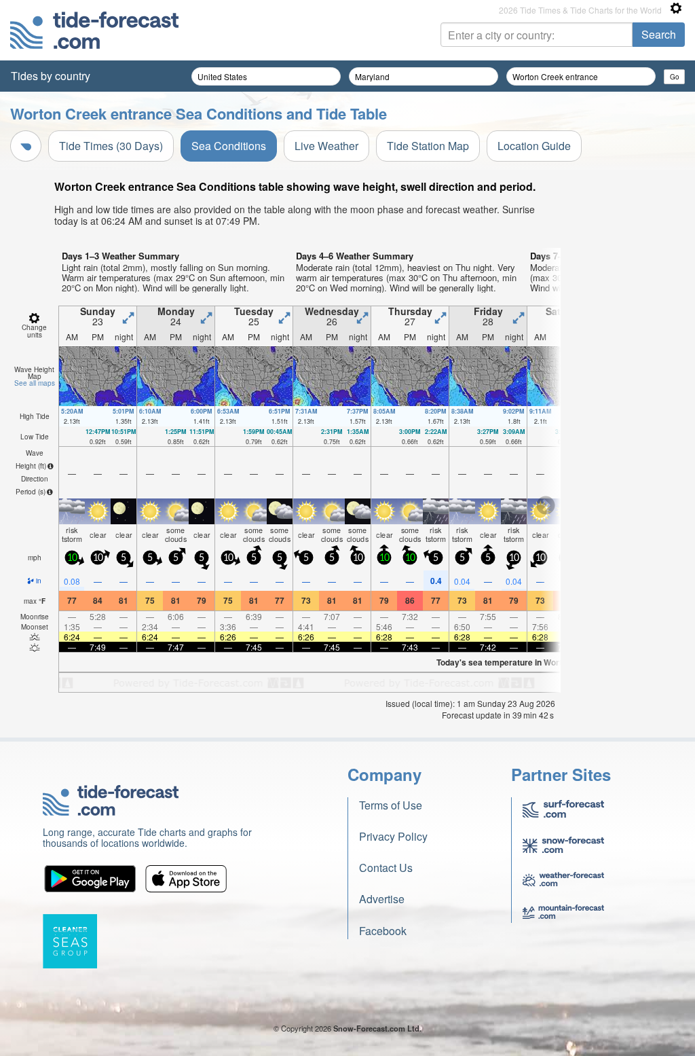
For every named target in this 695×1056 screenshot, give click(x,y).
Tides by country (50, 76)
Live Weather (326, 145)
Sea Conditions (228, 145)
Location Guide (534, 145)
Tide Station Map (428, 145)
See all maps (34, 383)
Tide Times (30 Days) (111, 145)
